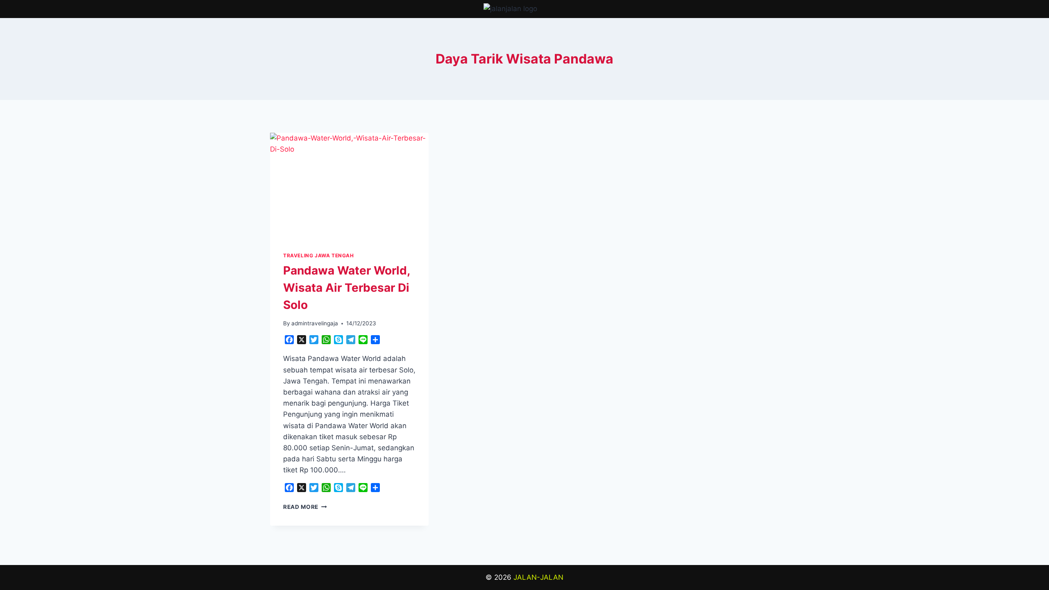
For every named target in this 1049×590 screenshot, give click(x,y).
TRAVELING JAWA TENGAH (318, 255)
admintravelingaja (314, 323)
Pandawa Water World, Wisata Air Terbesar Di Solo (346, 287)
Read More (305, 507)
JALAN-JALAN (538, 577)
